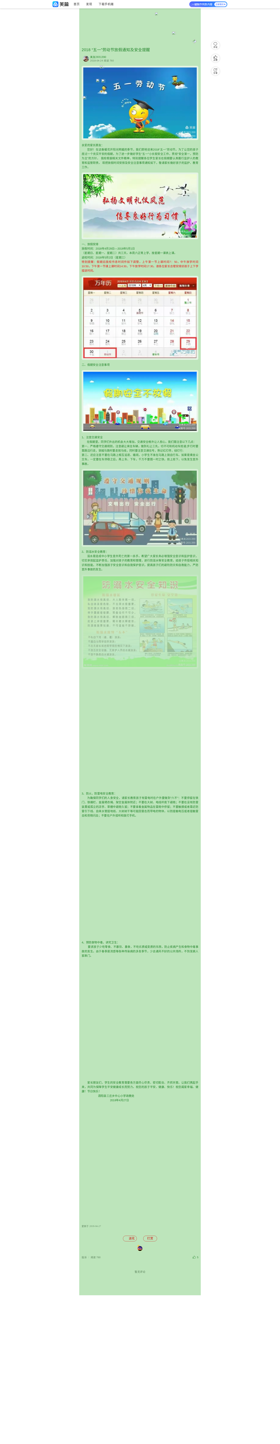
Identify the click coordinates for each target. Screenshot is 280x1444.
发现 (89, 4)
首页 (77, 4)
